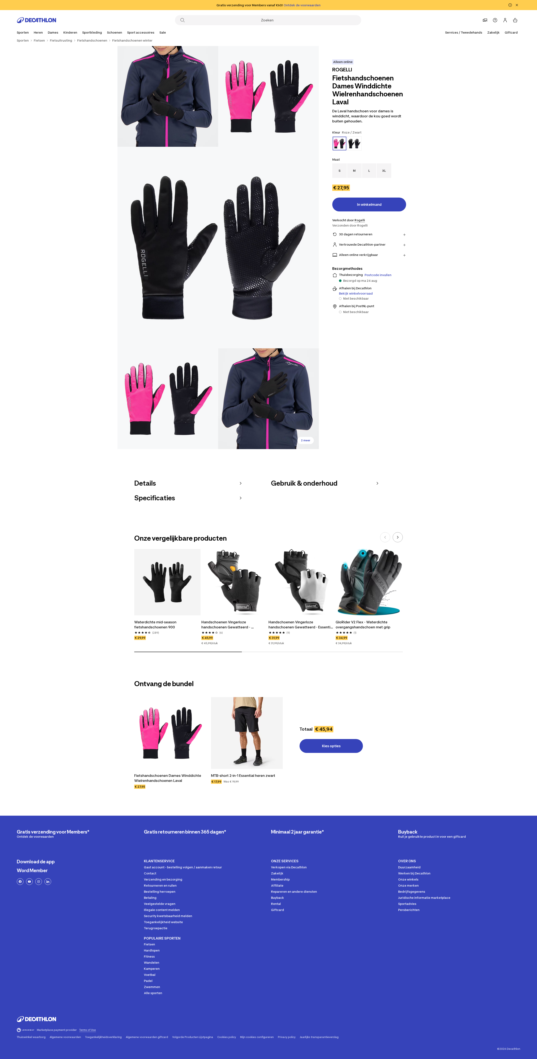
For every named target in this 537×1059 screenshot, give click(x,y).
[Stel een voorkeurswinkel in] (485, 20)
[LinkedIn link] (47, 881)
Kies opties (331, 746)
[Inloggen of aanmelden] (505, 20)
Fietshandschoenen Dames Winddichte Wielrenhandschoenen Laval (168, 778)
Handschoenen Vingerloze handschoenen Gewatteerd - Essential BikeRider (301, 625)
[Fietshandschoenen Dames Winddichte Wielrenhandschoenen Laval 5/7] (268, 398)
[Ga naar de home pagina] (36, 20)
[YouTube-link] (29, 881)
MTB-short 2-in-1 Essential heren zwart (243, 775)
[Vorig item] (385, 537)
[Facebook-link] (20, 881)
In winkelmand (369, 204)
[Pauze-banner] (510, 5)
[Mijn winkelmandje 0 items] (515, 20)
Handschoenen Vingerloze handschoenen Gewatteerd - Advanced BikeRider (226, 625)
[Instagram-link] (38, 881)
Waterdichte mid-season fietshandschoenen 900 (155, 624)
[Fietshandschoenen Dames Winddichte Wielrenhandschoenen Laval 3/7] (218, 247)
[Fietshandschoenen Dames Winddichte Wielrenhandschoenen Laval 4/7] (167, 398)
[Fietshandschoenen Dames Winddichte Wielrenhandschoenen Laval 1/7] (268, 96)
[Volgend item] (398, 537)
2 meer (305, 440)
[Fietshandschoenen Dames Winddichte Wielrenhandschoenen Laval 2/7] (167, 96)
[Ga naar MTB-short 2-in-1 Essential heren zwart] (247, 733)
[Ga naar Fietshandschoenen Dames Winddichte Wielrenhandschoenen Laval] (170, 733)
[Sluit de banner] (517, 5)
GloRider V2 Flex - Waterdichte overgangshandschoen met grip (363, 624)
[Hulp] (495, 20)
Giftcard (511, 32)
